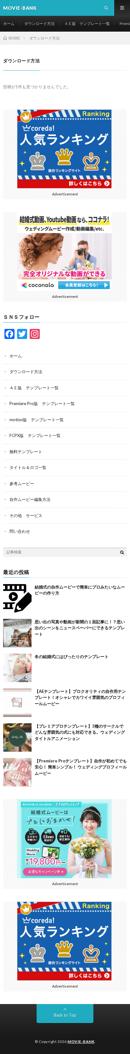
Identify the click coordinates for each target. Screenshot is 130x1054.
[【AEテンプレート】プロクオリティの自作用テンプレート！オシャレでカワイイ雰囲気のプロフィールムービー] (17, 702)
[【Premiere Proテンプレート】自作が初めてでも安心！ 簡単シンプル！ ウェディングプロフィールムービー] (17, 772)
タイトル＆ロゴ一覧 (27, 467)
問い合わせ (19, 531)
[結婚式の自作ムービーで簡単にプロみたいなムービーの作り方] (17, 598)
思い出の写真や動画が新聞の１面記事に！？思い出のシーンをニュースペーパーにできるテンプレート (80, 628)
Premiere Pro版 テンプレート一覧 (42, 403)
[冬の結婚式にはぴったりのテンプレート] (17, 668)
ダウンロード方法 (39, 23)
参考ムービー (21, 483)
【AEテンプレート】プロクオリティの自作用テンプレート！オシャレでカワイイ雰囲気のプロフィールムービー (80, 697)
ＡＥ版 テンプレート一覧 (87, 23)
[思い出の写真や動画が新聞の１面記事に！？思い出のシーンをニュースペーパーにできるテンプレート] (17, 633)
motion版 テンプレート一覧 (36, 419)
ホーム (9, 23)
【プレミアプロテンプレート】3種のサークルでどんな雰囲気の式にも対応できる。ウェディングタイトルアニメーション (80, 732)
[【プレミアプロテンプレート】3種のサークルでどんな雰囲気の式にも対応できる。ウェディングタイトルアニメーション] (17, 737)
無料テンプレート (25, 451)
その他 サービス (25, 515)
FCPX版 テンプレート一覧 (35, 435)
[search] (122, 552)
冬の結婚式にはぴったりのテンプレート (72, 656)
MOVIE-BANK (81, 1041)
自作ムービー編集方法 (29, 499)
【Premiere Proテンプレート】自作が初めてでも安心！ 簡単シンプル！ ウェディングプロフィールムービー (81, 767)
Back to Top (65, 1015)
